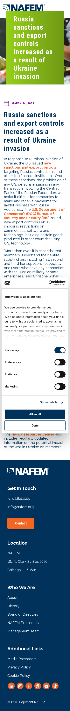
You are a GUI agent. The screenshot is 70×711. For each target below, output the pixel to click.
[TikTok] (55, 686)
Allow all (35, 414)
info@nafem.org (20, 507)
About (12, 597)
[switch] (60, 362)
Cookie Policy (18, 676)
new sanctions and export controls (30, 165)
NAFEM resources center (32, 434)
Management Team (23, 631)
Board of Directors (22, 614)
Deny (35, 425)
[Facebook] (28, 686)
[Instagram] (20, 686)
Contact (21, 523)
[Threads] (37, 686)
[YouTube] (46, 686)
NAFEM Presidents (23, 623)
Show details (49, 402)
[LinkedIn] (11, 686)
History (13, 606)
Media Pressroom (22, 659)
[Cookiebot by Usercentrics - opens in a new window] (49, 282)
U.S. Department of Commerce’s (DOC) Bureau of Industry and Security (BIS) (34, 213)
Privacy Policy (19, 667)
